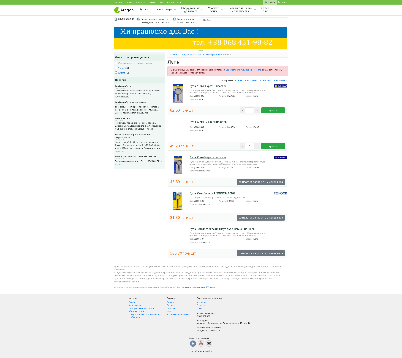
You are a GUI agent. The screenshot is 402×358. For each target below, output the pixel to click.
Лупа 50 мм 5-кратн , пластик (208, 157)
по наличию (279, 80)
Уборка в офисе (213, 9)
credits (208, 351)
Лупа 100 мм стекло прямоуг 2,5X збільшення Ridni (222, 229)
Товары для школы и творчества (240, 9)
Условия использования (178, 314)
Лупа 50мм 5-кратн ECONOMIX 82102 (212, 193)
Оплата (118, 2)
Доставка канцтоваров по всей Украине (196, 287)
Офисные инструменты (209, 54)
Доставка (129, 2)
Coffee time (265, 9)
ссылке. (121, 151)
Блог (179, 2)
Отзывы (151, 2)
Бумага (144, 9)
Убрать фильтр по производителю (134, 63)
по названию (250, 80)
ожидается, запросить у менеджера (261, 182)
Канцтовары (165, 9)
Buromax (121, 72)
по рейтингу (265, 80)
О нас (160, 2)
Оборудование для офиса (190, 9)
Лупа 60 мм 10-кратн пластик (208, 121)
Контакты (140, 2)
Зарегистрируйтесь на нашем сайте (243, 69)
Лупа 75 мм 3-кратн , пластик (208, 86)
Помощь (170, 2)
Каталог (173, 54)
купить (273, 110)
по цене (238, 80)
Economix (122, 68)
